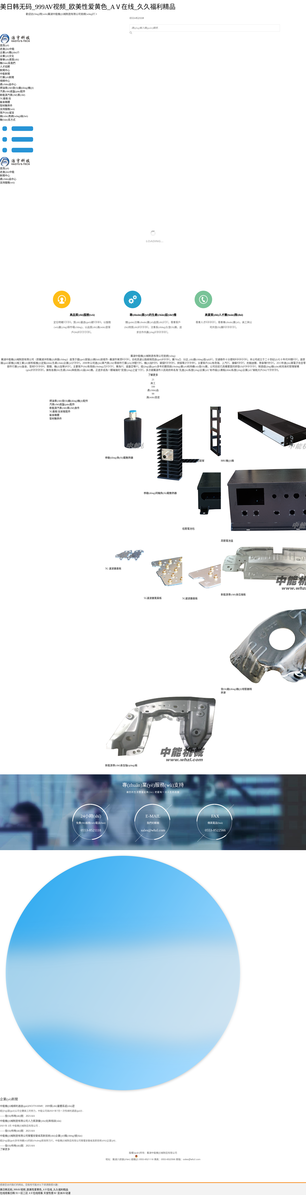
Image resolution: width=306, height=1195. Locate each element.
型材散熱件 (6, 105)
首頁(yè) (4, 45)
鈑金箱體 (5, 102)
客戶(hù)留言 (7, 112)
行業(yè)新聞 (7, 77)
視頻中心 (5, 80)
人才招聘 (5, 66)
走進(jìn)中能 (7, 49)
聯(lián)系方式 (7, 119)
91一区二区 (22, 1193)
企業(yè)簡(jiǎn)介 (9, 52)
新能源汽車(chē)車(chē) (12, 95)
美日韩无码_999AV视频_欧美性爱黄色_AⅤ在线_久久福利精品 (87, 6)
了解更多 (153, 375)
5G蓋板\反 (5, 98)
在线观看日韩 (7, 1193)
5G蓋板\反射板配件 (59, 411)
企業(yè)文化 (7, 56)
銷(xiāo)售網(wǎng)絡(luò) (14, 116)
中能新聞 (5, 73)
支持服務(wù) (7, 109)
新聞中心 (5, 70)
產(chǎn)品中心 (8, 84)
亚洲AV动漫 (63, 1193)
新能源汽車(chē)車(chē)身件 (64, 408)
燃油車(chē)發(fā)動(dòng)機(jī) (17, 88)
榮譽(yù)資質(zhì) (9, 59)
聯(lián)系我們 (7, 63)
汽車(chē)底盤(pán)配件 (12, 91)
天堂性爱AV (50, 1193)
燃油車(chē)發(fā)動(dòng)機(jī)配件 (68, 401)
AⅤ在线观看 (36, 1193)
